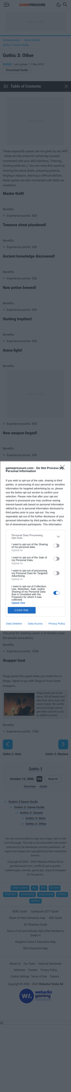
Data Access (35, 623)
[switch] (56, 546)
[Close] (63, 468)
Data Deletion (14, 623)
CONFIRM (22, 610)
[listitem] (35, 536)
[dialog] (35, 546)
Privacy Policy (56, 623)
